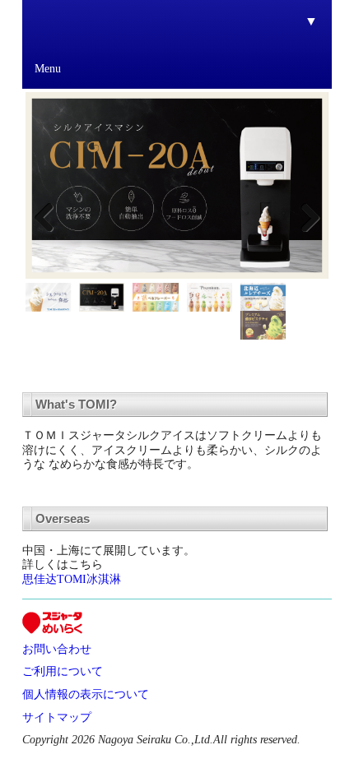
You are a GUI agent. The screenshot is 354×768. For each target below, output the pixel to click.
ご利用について (62, 671)
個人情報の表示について (85, 694)
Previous (50, 215)
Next (303, 215)
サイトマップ (56, 717)
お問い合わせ (56, 648)
